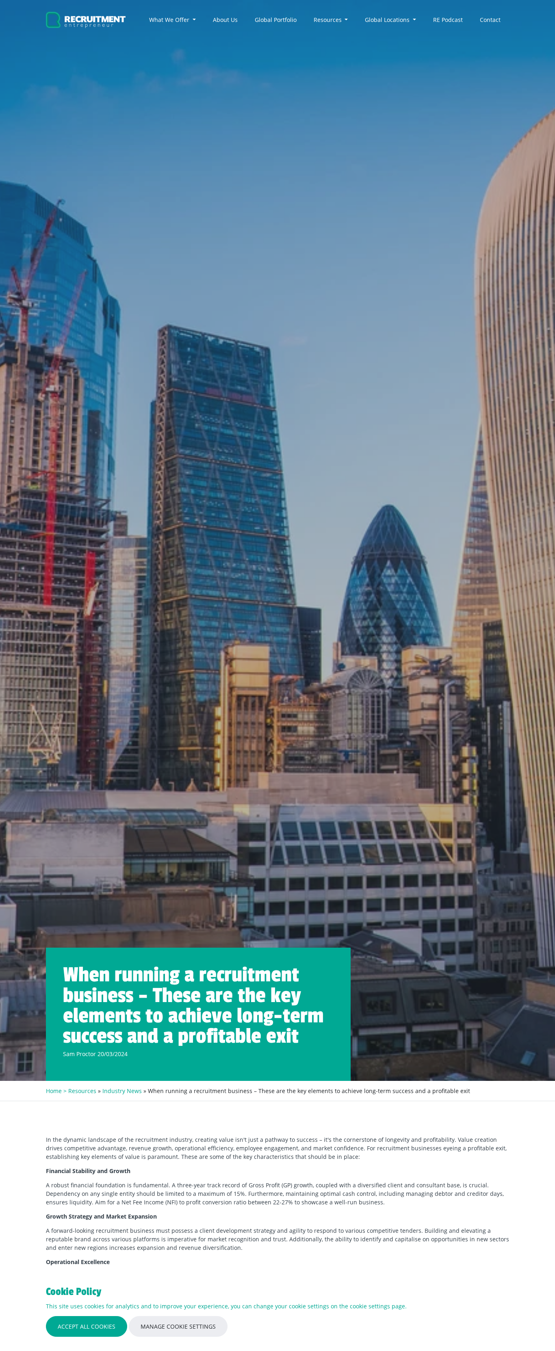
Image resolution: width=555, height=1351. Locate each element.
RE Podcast (448, 20)
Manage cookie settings (178, 1326)
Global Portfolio (276, 20)
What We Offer (170, 20)
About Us (225, 20)
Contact (490, 20)
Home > (57, 1091)
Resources (328, 20)
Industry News (122, 1091)
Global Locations (388, 20)
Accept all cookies (86, 1326)
